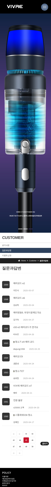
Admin (4, 485)
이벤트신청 (6, 255)
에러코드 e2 (19, 283)
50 (32, 447)
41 (26, 434)
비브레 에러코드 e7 (22, 385)
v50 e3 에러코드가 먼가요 (25, 327)
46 (32, 440)
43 (14, 440)
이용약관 (5, 476)
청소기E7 (19, 371)
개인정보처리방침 (8, 478)
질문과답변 (6, 250)
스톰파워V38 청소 (23, 415)
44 (20, 440)
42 (32, 434)
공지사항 (5, 245)
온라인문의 (6, 483)
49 (26, 447)
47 (14, 447)
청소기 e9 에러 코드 (24, 341)
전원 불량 (17, 400)
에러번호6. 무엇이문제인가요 (27, 312)
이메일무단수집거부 (9, 481)
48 (20, 447)
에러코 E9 (18, 356)
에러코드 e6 (19, 297)
